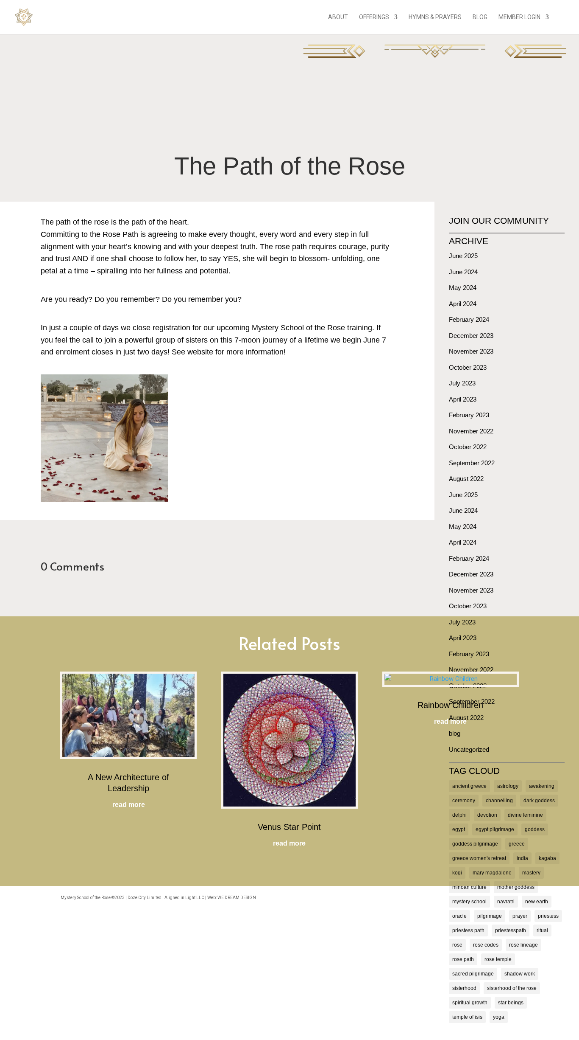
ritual (542, 930)
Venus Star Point (289, 827)
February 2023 (469, 415)
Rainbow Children (450, 705)
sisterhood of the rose (512, 988)
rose (457, 945)
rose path (463, 959)
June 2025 (463, 255)
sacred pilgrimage (473, 974)
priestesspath (510, 930)
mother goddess (515, 887)
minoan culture (469, 887)
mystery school (469, 902)
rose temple (498, 959)
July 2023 (462, 383)
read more (128, 804)
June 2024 (463, 271)
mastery (531, 873)
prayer (519, 916)
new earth (536, 902)
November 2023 (471, 351)
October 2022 (468, 446)
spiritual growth (469, 1003)
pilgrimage (489, 916)
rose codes (485, 945)
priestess (548, 916)
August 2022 (466, 478)
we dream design (236, 897)
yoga (498, 1017)
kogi (457, 873)
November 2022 (471, 431)
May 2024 (462, 287)
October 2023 (468, 367)
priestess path (468, 930)
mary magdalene (492, 873)
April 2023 (462, 399)
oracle (459, 916)
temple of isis (467, 1017)
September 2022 (472, 463)
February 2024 (469, 319)
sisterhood (464, 988)
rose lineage (523, 945)
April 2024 (462, 303)
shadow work (519, 974)
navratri (506, 902)
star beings (510, 1003)
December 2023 (471, 335)
